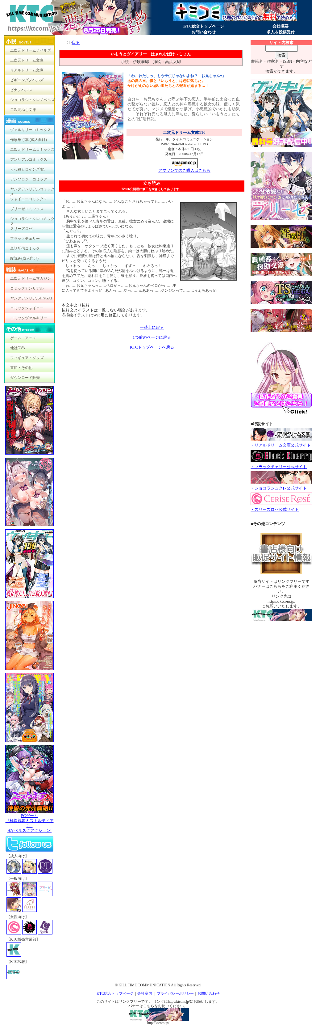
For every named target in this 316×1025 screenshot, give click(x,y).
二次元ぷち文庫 (23, 110)
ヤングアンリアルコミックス (32, 190)
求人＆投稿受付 (281, 32)
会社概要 (280, 26)
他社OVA (17, 348)
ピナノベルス (21, 90)
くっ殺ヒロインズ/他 (27, 169)
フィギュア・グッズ (27, 358)
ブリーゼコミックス (27, 209)
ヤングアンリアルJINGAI (31, 298)
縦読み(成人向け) (24, 258)
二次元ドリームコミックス (32, 149)
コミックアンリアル (27, 288)
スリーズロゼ (21, 229)
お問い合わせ (204, 32)
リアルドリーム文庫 (27, 70)
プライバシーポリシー (175, 993)
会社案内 (144, 993)
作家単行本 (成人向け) (28, 140)
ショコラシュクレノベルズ (32, 100)
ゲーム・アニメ (23, 338)
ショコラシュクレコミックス (32, 220)
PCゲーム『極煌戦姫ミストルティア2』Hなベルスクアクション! (30, 823)
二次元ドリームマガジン (30, 278)
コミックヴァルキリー (28, 318)
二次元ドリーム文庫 (27, 60)
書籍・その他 (21, 368)
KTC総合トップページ (203, 26)
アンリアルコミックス (28, 159)
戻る (76, 42)
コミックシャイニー (27, 308)
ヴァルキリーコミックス (30, 130)
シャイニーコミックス (28, 199)
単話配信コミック (25, 248)
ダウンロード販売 (25, 377)
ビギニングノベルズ (27, 80)
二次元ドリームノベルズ (30, 50)
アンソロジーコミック (28, 179)
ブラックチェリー (25, 238)
